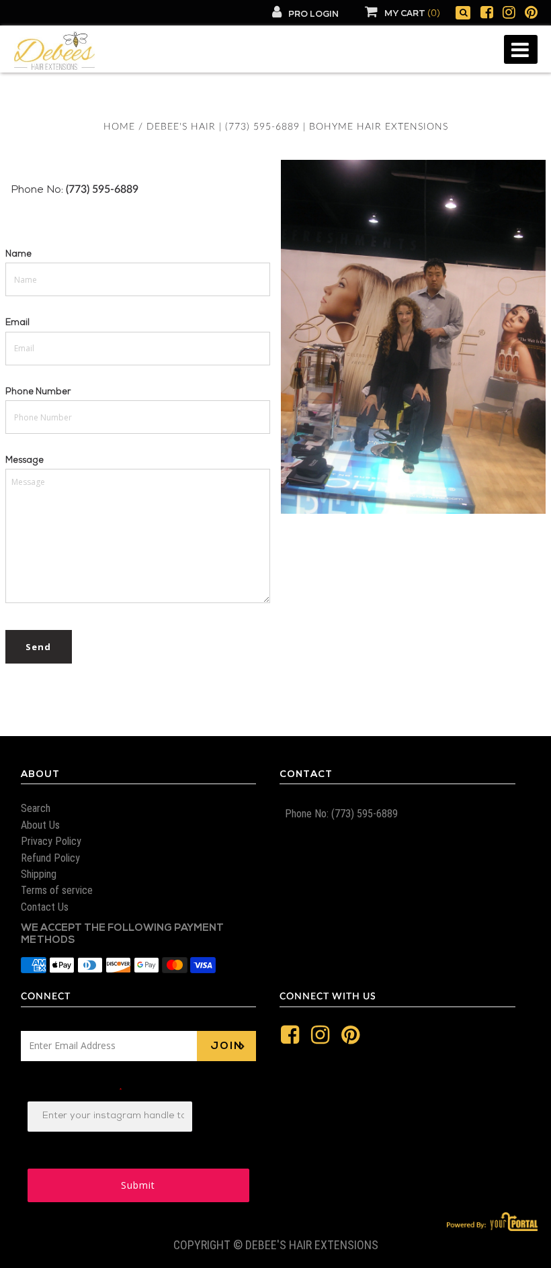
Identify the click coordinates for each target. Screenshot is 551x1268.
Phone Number (38, 392)
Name (18, 255)
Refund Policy (50, 858)
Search (35, 808)
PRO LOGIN (313, 14)
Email (17, 323)
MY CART (412, 13)
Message (24, 461)
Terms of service (57, 890)
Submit (138, 1185)
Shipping (38, 874)
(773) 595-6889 (100, 189)
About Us (40, 825)
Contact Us (45, 907)
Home (119, 127)
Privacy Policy (51, 841)
